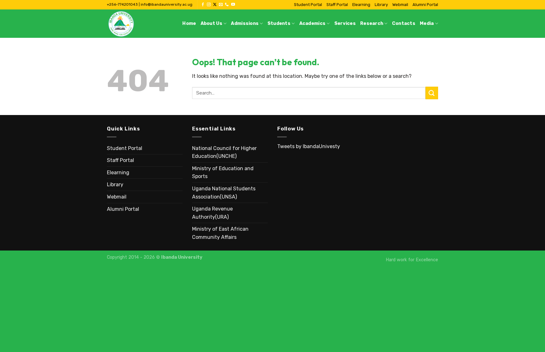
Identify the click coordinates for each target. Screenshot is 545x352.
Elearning (361, 4)
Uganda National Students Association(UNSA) (223, 193)
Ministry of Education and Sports (223, 172)
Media (427, 23)
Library (381, 4)
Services (345, 23)
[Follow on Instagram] (209, 5)
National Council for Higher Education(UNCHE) (224, 152)
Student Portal (308, 4)
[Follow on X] (215, 5)
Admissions (245, 23)
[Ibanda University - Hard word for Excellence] (138, 23)
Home (189, 23)
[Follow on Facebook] (203, 5)
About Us (211, 23)
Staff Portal (337, 4)
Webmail (400, 4)
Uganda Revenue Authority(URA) (212, 213)
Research (371, 23)
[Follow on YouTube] (233, 5)
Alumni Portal (425, 4)
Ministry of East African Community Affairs (220, 233)
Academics (312, 23)
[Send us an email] (221, 5)
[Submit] (431, 93)
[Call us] (227, 5)
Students (278, 23)
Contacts (403, 23)
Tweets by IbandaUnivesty (308, 146)
